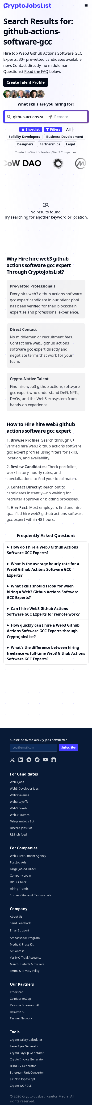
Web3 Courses (19, 815)
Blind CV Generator (23, 1066)
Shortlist (32, 129)
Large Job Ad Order (23, 869)
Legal (70, 144)
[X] (12, 760)
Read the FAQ (36, 71)
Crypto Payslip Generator (27, 1053)
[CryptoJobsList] (27, 6)
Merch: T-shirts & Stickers (27, 964)
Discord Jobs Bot (21, 828)
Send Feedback (20, 923)
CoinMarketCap (20, 999)
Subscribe (68, 747)
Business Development (64, 136)
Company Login (20, 876)
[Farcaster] (53, 760)
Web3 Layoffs (19, 802)
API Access (17, 951)
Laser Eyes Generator (24, 1046)
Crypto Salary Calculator (26, 1040)
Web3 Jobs (17, 782)
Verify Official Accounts (25, 958)
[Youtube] (45, 760)
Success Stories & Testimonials (30, 895)
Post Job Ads (18, 862)
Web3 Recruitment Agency (28, 856)
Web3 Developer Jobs (24, 789)
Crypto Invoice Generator (27, 1059)
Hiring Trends (19, 889)
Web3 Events (18, 808)
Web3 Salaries (19, 795)
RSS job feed (18, 834)
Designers (25, 144)
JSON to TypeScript (22, 1079)
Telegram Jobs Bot (22, 821)
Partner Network (21, 1018)
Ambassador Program (25, 938)
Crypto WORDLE (21, 1086)
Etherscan (17, 992)
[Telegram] (28, 760)
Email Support (19, 930)
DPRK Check (18, 882)
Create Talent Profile (26, 82)
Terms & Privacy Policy (24, 971)
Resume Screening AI (24, 1005)
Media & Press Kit (21, 944)
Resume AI (17, 1012)
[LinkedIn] (20, 760)
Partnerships (49, 144)
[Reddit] (37, 760)
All (68, 129)
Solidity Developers (24, 136)
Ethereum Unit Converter (27, 1073)
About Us (16, 917)
